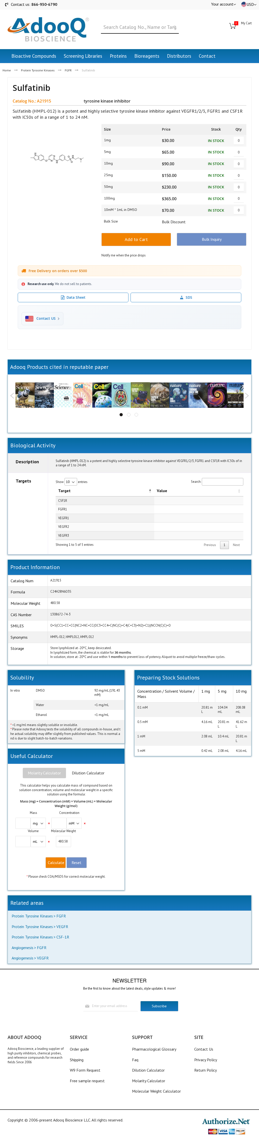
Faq (135, 1059)
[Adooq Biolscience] (48, 29)
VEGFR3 (63, 535)
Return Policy (205, 1070)
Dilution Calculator (88, 772)
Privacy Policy (205, 1059)
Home (7, 70)
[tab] (44, 773)
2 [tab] (129, 414)
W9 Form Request (85, 1070)
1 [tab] (121, 414)
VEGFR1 (63, 518)
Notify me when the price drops (123, 255)
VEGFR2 (63, 527)
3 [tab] (136, 414)
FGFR (68, 70)
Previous (12, 395)
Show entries (72, 482)
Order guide (79, 1049)
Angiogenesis (22, 947)
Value (162, 490)
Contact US (46, 318)
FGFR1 (62, 509)
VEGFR (62, 926)
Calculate (56, 862)
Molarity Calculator (44, 772)
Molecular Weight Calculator (156, 1091)
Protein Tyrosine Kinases (38, 70)
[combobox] (140, 27)
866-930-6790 (44, 4)
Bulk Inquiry (212, 239)
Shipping (76, 1059)
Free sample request (87, 1080)
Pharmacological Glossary (154, 1049)
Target (64, 490)
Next (247, 395)
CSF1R (62, 500)
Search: (196, 481)
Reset (76, 862)
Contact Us (203, 1049)
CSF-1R (62, 936)
